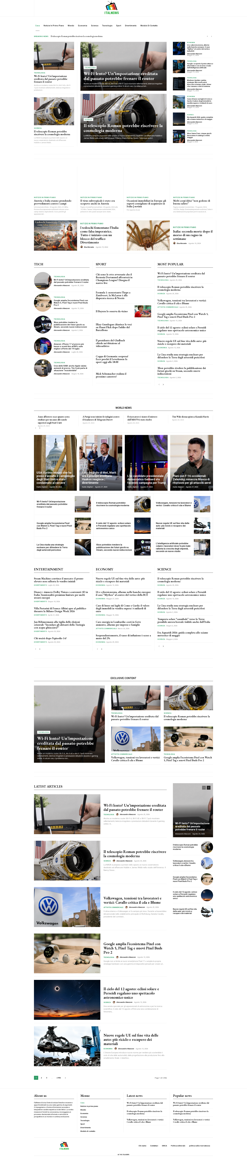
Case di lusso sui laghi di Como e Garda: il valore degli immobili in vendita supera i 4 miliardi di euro (199, 101)
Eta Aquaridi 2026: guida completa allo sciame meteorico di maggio (200, 118)
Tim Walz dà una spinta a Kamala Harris (190, 416)
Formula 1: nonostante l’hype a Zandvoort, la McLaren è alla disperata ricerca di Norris (113, 295)
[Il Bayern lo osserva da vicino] (143, 311)
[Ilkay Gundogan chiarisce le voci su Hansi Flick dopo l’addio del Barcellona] (143, 327)
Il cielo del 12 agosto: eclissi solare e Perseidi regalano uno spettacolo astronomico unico (181, 329)
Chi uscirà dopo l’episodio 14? (50, 638)
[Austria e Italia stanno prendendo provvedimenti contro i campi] (54, 181)
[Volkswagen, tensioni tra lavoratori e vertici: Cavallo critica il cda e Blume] (202, 504)
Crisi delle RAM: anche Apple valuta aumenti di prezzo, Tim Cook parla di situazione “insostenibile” (70, 368)
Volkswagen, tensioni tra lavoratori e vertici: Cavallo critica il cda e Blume (80, 36)
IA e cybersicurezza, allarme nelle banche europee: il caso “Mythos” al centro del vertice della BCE (198, 48)
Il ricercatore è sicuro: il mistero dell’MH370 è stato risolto (142, 418)
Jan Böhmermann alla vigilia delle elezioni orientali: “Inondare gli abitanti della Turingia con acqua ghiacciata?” (59, 624)
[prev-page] (159, 384)
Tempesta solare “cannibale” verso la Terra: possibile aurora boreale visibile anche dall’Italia (183, 620)
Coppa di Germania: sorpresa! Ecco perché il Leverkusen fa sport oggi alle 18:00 (112, 359)
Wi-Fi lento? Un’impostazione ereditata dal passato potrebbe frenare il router (50, 78)
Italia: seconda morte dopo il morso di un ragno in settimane (193, 235)
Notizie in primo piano (45, 197)
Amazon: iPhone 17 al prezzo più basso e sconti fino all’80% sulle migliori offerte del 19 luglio (69, 346)
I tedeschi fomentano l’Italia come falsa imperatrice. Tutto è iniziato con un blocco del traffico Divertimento (99, 234)
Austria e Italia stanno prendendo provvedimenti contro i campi (52, 202)
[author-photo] (82, 246)
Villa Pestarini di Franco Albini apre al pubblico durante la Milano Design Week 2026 (60, 610)
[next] (211, 36)
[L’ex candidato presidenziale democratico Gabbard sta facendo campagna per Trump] (146, 463)
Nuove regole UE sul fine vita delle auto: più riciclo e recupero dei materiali (181, 342)
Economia (191, 42)
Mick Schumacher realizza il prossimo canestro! (111, 375)
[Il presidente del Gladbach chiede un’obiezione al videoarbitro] (143, 343)
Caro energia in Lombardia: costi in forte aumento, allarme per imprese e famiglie (118, 623)
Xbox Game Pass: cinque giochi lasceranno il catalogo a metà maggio (199, 135)
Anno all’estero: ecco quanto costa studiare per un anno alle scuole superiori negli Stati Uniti (53, 419)
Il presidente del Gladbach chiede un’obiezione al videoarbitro (110, 343)
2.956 (59, 1078)
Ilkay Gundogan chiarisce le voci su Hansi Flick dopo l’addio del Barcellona (114, 327)
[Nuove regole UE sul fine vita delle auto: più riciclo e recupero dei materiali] (202, 526)
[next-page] (163, 384)
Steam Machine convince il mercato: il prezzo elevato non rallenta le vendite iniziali (58, 580)
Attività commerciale (167, 307)
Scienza (38, 128)
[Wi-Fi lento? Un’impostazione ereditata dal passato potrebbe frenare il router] (54, 56)
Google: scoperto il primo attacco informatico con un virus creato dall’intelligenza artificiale (200, 66)
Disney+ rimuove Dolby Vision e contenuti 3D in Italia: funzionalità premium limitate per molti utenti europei (61, 594)
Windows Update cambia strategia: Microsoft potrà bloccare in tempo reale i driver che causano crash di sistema (199, 83)
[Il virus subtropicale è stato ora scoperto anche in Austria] (100, 181)
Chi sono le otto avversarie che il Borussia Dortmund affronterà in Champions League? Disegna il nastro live (114, 279)
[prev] (207, 36)
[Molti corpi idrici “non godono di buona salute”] (193, 181)
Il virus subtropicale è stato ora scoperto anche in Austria (97, 202)
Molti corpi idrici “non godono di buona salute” (191, 202)
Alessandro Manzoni (194, 54)
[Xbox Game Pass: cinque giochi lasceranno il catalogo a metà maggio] (179, 136)
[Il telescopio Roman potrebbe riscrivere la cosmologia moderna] (54, 111)
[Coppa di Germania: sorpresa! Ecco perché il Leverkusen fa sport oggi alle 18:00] (143, 359)
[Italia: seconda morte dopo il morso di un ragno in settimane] (148, 235)
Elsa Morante (89, 247)
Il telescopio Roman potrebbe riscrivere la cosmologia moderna (52, 133)
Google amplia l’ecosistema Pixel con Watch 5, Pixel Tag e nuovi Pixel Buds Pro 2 (71, 302)
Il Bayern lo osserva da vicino (112, 311)
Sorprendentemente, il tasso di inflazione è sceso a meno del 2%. (123, 637)
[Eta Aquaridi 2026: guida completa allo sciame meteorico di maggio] (179, 119)
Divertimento (40, 585)
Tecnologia (39, 73)
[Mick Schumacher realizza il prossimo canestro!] (143, 375)
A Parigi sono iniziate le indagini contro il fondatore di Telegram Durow (101, 418)
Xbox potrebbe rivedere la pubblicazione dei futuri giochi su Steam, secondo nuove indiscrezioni (70, 324)
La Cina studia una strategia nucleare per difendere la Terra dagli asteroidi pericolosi (181, 356)
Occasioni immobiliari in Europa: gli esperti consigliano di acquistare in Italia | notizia (146, 203)
